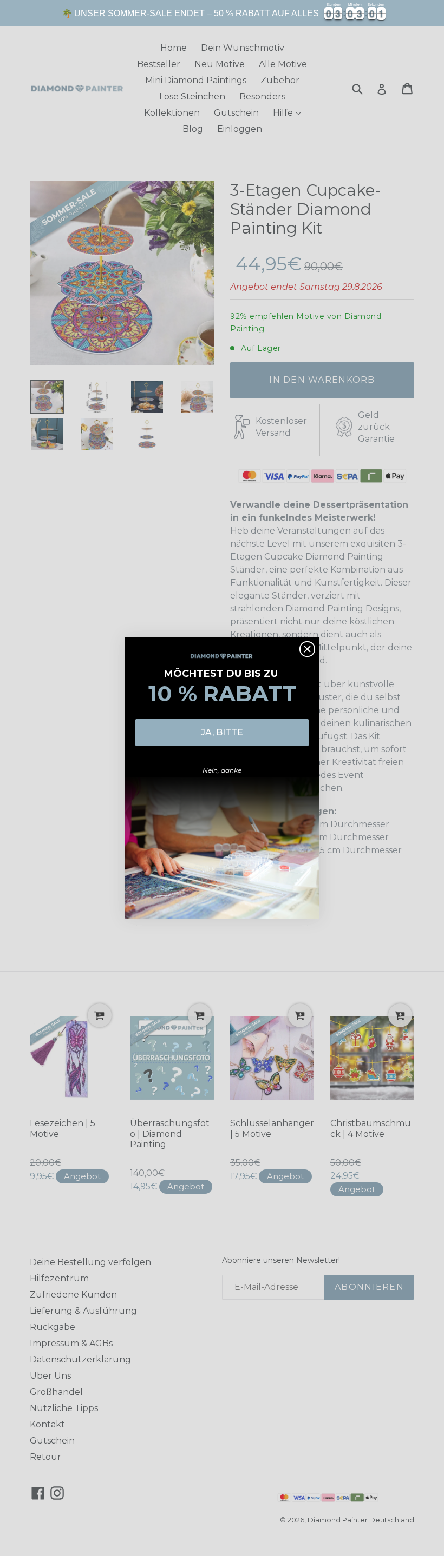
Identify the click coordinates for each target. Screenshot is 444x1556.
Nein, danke (222, 770)
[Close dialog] (307, 649)
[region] (222, 13)
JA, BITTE (222, 732)
